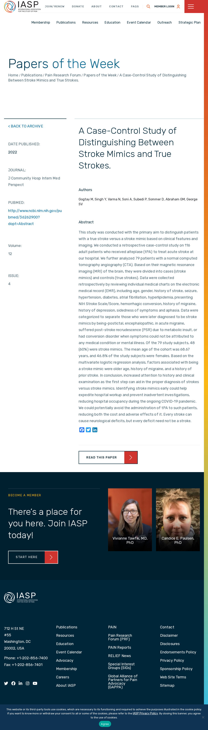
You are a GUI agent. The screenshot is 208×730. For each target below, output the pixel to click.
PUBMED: (16, 202)
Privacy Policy (172, 661)
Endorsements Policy (178, 652)
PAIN (112, 627)
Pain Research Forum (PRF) (120, 637)
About (96, 6)
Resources (65, 636)
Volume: (15, 245)
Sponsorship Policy (176, 669)
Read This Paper (101, 457)
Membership (66, 669)
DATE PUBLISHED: (24, 144)
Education (65, 644)
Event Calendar (69, 652)
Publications (66, 627)
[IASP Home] (22, 7)
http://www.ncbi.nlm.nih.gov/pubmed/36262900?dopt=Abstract (35, 217)
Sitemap (167, 686)
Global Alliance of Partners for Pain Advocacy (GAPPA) (123, 681)
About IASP (66, 686)
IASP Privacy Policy (145, 713)
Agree (105, 724)
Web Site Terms (173, 677)
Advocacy (64, 661)
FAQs (135, 6)
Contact (116, 6)
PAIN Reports (119, 648)
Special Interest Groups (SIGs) (121, 666)
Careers (62, 677)
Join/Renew (55, 6)
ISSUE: (13, 276)
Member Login (164, 6)
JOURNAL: (17, 170)
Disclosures (170, 644)
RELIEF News (119, 656)
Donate (78, 6)
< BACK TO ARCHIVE (25, 126)
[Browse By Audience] (196, 6)
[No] (203, 717)
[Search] (148, 6)
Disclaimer (169, 636)
